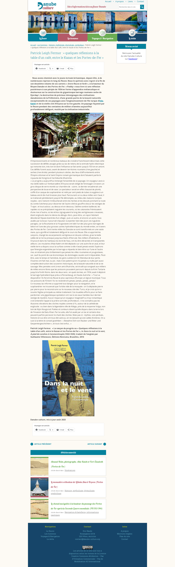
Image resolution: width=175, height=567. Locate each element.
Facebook (132, 59)
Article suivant (95, 444)
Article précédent (42, 444)
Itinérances (70, 470)
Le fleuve (43, 38)
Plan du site (125, 536)
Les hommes (72, 38)
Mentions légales (124, 534)
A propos (119, 1)
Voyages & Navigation (102, 38)
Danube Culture (46, 5)
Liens (130, 1)
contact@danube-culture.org (87, 539)
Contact (140, 1)
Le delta (132, 38)
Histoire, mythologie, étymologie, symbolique (66, 45)
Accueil (108, 1)
